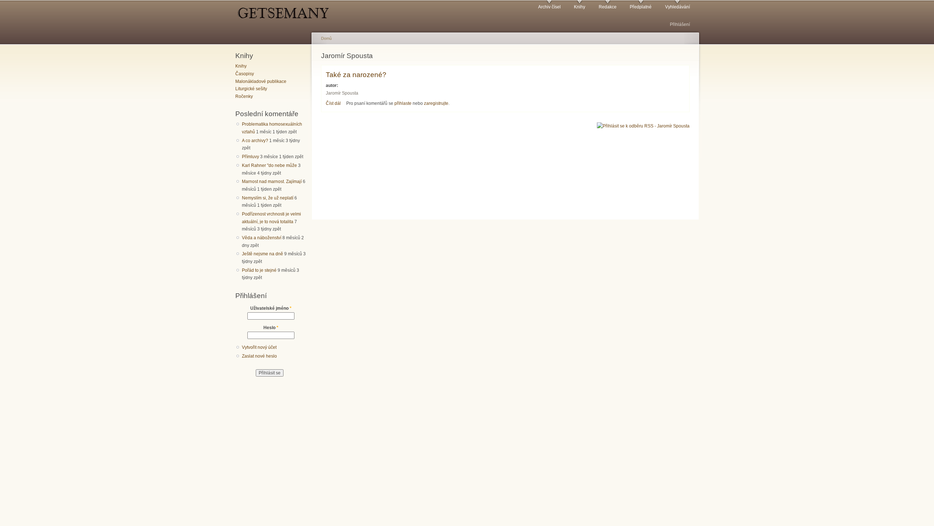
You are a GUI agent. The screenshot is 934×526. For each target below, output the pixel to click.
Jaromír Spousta (342, 93)
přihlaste (403, 103)
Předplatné (641, 6)
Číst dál (333, 103)
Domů (326, 38)
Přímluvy (250, 156)
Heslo (270, 327)
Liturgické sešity (251, 88)
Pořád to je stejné (259, 270)
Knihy (579, 6)
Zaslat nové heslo (259, 356)
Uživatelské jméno (271, 308)
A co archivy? (255, 140)
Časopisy (244, 73)
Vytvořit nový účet (259, 347)
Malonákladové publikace (260, 81)
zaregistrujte (436, 103)
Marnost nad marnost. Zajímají (272, 181)
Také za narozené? (356, 74)
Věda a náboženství (261, 237)
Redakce (608, 6)
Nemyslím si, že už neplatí (267, 198)
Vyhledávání (677, 6)
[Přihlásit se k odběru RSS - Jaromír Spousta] (643, 125)
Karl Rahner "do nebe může (269, 165)
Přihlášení (680, 24)
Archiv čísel (549, 6)
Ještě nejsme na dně (262, 253)
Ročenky (244, 96)
